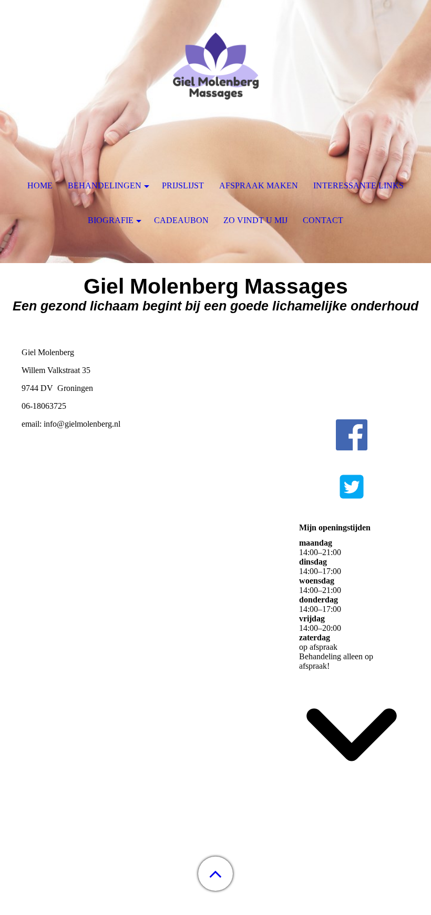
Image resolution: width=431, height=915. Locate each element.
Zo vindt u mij (255, 220)
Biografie (111, 220)
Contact (323, 220)
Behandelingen (104, 185)
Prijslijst (183, 185)
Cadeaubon (181, 220)
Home (40, 185)
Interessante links (358, 185)
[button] (215, 874)
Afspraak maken (258, 185)
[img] (215, 66)
